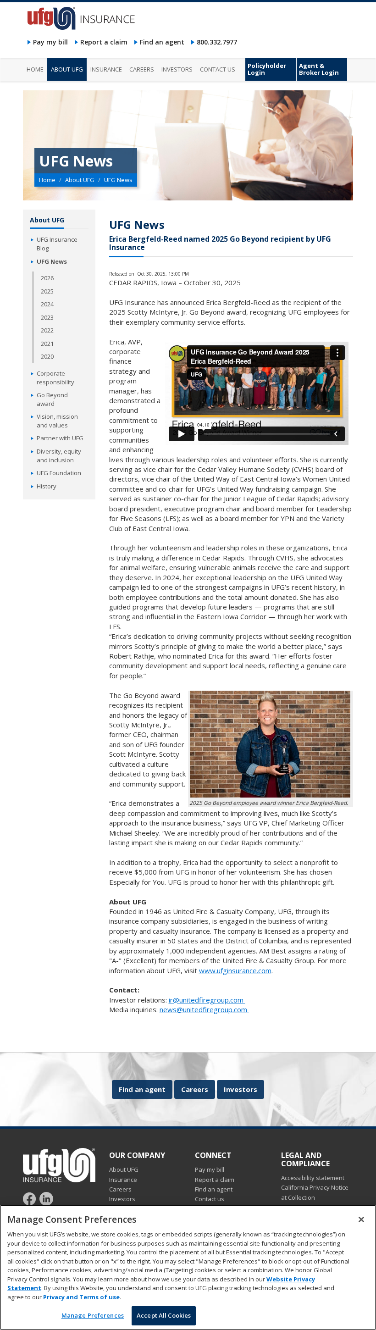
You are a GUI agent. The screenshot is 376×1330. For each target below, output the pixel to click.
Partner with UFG (60, 438)
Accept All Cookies (164, 1315)
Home (47, 180)
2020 (47, 356)
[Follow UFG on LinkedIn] (46, 1198)
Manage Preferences (92, 1315)
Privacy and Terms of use (81, 1297)
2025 (47, 291)
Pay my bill (50, 42)
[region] (188, 1267)
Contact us (209, 1199)
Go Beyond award (52, 399)
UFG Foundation (59, 473)
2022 (47, 330)
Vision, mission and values (57, 420)
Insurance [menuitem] (106, 69)
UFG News (52, 261)
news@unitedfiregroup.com (204, 1009)
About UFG (79, 180)
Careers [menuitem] (141, 69)
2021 (47, 343)
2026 (47, 278)
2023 (47, 317)
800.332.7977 (217, 42)
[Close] (361, 1219)
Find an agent (162, 42)
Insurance (123, 1179)
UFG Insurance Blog (57, 243)
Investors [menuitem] (177, 69)
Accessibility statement (312, 1178)
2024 (47, 304)
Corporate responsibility (55, 377)
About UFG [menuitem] (67, 69)
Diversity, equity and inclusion (59, 455)
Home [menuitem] (35, 69)
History (46, 486)
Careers (194, 1089)
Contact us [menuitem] (217, 69)
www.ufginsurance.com (235, 970)
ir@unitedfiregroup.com (207, 999)
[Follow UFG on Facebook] (30, 1198)
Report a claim (103, 42)
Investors (240, 1089)
